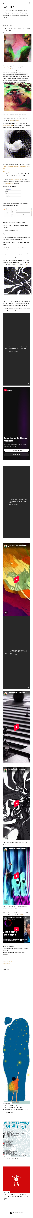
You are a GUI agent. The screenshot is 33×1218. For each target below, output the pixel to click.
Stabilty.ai (22, 915)
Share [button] (4, 961)
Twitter (11, 120)
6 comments (10, 1161)
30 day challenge (11, 1158)
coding (8, 963)
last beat (9, 6)
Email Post (9, 961)
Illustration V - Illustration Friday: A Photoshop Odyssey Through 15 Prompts (16, 1108)
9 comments (10, 1115)
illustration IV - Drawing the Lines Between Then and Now (16, 1196)
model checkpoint (16, 179)
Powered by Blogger (18, 1212)
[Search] (29, 2)
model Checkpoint (8, 125)
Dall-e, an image (7, 68)
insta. (17, 120)
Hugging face (9, 183)
